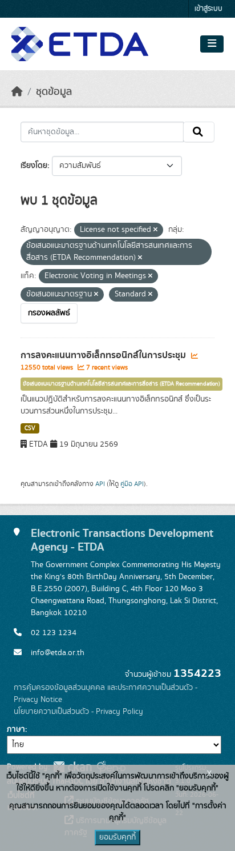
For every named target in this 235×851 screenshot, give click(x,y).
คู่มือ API (132, 484)
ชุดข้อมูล (54, 92)
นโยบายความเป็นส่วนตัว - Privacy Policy (78, 711)
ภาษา (16, 729)
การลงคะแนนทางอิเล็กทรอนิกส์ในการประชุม (104, 355)
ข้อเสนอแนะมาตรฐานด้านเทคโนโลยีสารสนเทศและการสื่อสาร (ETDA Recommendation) (121, 384)
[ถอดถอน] (155, 230)
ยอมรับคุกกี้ (117, 837)
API (100, 484)
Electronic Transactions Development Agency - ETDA (122, 540)
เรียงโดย (34, 165)
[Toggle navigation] (212, 44)
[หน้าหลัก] (17, 92)
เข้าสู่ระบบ (208, 8)
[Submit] (198, 132)
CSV (30, 428)
